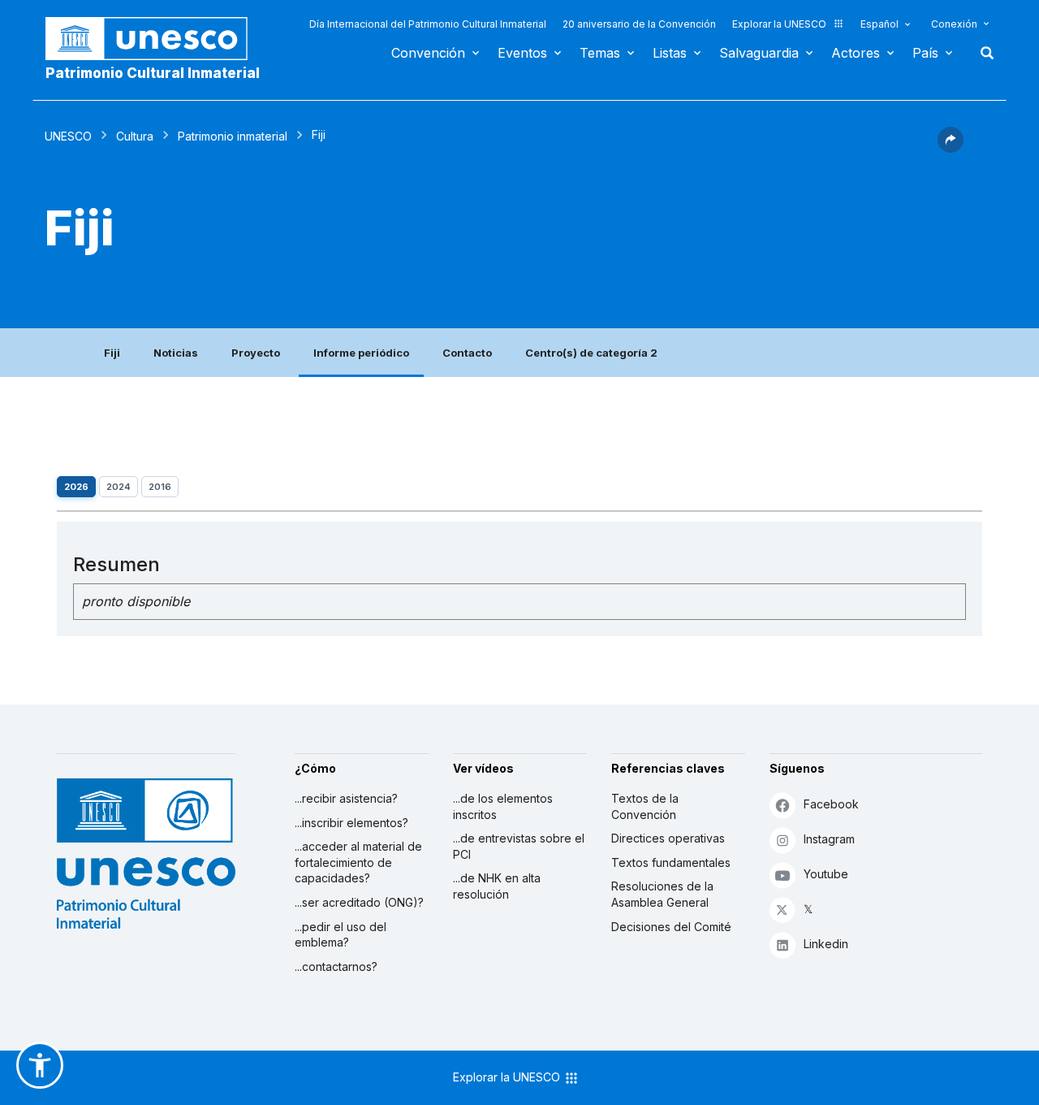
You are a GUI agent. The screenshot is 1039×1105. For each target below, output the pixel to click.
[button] (951, 148)
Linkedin (826, 944)
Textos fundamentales (671, 862)
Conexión (954, 24)
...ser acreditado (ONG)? (359, 902)
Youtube (826, 874)
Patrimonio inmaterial (232, 136)
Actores (855, 53)
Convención (428, 53)
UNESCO (68, 136)
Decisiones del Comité (671, 927)
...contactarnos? (336, 966)
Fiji (112, 352)
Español (879, 24)
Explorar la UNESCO (779, 24)
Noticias (175, 352)
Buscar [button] (982, 53)
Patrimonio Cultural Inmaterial (152, 73)
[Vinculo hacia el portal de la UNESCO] (155, 38)
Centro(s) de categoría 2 (591, 352)
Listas (670, 53)
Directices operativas (668, 838)
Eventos (522, 53)
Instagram (829, 839)
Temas (600, 53)
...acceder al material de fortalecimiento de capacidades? (358, 862)
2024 (118, 486)
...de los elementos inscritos (503, 806)
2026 (76, 486)
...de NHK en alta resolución (497, 886)
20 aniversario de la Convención (639, 24)
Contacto (467, 352)
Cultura (134, 136)
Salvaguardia (759, 53)
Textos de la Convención (645, 806)
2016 (160, 486)
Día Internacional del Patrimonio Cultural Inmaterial (427, 24)
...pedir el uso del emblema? (340, 935)
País (925, 53)
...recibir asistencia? (346, 798)
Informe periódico (361, 352)
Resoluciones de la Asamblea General (662, 894)
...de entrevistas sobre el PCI (518, 846)
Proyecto (255, 352)
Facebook (831, 804)
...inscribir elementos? (351, 823)
